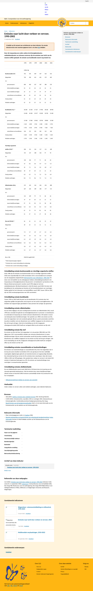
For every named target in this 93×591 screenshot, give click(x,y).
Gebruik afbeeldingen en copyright (69, 569)
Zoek (87, 23)
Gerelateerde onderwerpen (73, 51)
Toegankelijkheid (65, 574)
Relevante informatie (71, 39)
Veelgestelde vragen (41, 569)
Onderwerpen (14, 23)
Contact (38, 571)
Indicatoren (23, 23)
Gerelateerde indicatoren (72, 49)
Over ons (38, 566)
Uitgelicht (31, 23)
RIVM (15, 586)
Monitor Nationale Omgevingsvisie (45, 574)
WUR (21, 586)
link (39, 47)
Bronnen (67, 37)
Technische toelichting (71, 42)
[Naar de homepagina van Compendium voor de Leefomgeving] (46, 9)
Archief (67, 44)
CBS (8, 586)
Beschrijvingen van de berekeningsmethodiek (18, 403)
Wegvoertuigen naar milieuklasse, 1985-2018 (36, 278)
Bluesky (86, 566)
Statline (27, 415)
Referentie (68, 47)
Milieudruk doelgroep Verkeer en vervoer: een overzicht (21, 380)
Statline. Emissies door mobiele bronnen (23, 397)
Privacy (62, 571)
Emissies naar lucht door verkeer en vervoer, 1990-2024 (23, 467)
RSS (85, 569)
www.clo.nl (25, 484)
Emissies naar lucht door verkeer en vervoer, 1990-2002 (26, 482)
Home (7, 23)
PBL (11, 586)
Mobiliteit (17, 39)
